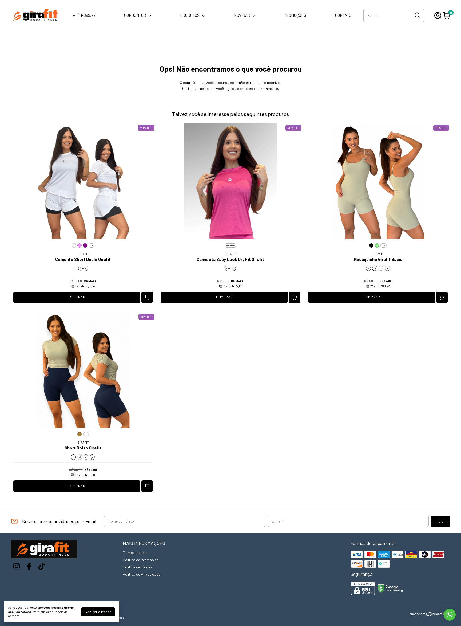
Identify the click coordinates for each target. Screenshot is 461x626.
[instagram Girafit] (16, 566)
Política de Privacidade (141, 574)
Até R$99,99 (84, 15)
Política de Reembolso (141, 559)
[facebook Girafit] (29, 566)
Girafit (377, 254)
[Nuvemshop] (430, 615)
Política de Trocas (137, 567)
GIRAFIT (83, 254)
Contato (343, 15)
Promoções (295, 15)
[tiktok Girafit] (41, 566)
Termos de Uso (135, 552)
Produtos (190, 15)
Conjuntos (135, 15)
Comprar (77, 297)
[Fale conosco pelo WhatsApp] (450, 615)
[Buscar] (417, 15)
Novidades (244, 15)
